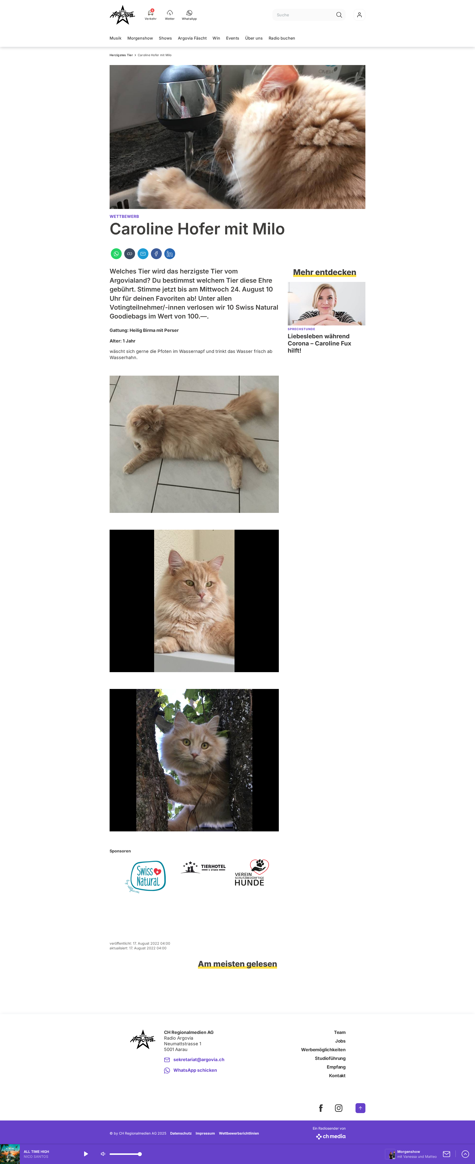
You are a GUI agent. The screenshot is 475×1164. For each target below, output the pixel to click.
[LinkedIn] (169, 253)
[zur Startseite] (122, 15)
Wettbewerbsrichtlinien (239, 1133)
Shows (165, 38)
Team (340, 1032)
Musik (115, 38)
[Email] (143, 253)
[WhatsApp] (116, 253)
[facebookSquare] (321, 1108)
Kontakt (337, 1075)
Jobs (340, 1041)
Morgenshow (140, 38)
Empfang (336, 1067)
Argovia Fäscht (192, 38)
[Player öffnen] (465, 1154)
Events (232, 38)
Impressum (205, 1133)
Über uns (254, 38)
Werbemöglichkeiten (323, 1049)
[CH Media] (329, 1136)
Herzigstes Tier (121, 55)
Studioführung (330, 1058)
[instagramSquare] (339, 1108)
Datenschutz (181, 1133)
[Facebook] (156, 253)
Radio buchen (282, 38)
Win (216, 38)
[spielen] (86, 1154)
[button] (189, 15)
